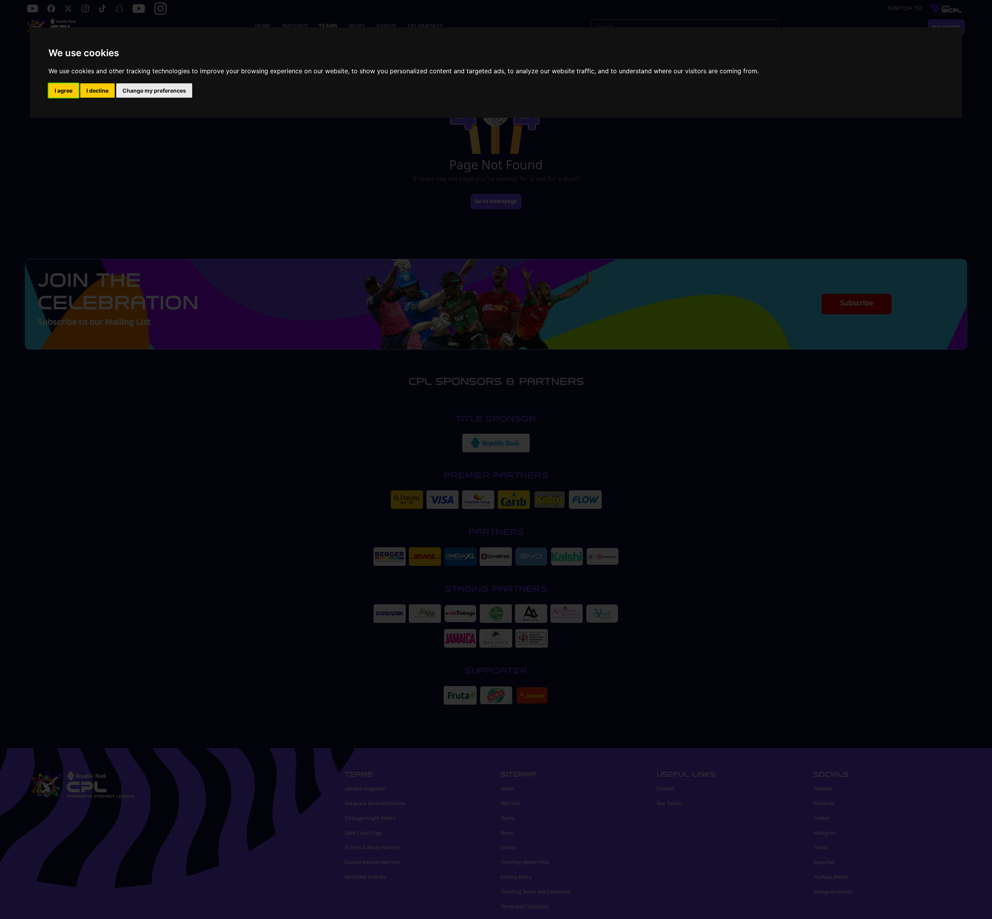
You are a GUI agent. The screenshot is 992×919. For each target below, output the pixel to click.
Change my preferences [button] (154, 90)
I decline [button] (97, 90)
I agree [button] (63, 90)
